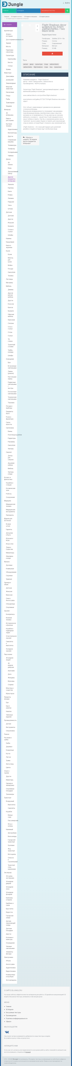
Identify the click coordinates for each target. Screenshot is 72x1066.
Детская (9, 212)
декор (31, 64)
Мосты (8, 46)
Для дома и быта (9, 534)
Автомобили (12, 833)
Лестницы (9, 279)
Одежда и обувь (7, 583)
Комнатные (10, 750)
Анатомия (11, 671)
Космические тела (10, 489)
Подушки (11, 202)
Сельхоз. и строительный (12, 860)
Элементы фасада (9, 953)
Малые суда (10, 816)
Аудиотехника (12, 129)
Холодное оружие (9, 650)
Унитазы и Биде (11, 473)
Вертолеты (11, 805)
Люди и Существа (9, 548)
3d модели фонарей (9, 893)
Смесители (11, 272)
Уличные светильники (10, 947)
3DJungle (15, 1059)
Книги (10, 191)
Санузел (9, 452)
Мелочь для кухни (10, 260)
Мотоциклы (12, 854)
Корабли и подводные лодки (10, 630)
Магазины (9, 283)
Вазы (9, 168)
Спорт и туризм (6, 772)
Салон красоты (9, 423)
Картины (11, 188)
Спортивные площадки (10, 790)
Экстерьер (8, 872)
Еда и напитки (8, 707)
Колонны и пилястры (9, 938)
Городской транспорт (11, 841)
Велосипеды (12, 836)
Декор (8, 159)
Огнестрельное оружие (11, 637)
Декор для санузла (10, 457)
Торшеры (11, 402)
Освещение (10, 359)
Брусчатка (9, 909)
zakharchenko (27, 67)
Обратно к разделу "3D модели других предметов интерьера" (30, 140)
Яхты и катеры (10, 825)
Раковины (11, 442)
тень (51, 67)
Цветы (8, 767)
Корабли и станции (9, 484)
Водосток (9, 912)
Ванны (10, 431)
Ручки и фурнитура (9, 418)
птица (46, 64)
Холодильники (12, 152)
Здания (8, 43)
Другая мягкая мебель (10, 295)
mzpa (46, 67)
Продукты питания (7, 698)
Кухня (8, 251)
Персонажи (8, 654)
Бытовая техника (9, 125)
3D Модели (9, 1009)
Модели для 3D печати (8, 519)
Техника (10, 276)
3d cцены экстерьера (10, 877)
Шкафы (10, 235)
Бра (9, 362)
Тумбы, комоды (10, 351)
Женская (9, 591)
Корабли (9, 812)
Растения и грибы (8, 739)
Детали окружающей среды (10, 923)
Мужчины (11, 681)
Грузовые (11, 845)
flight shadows (38, 67)
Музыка (6, 562)
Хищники (9, 106)
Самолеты (11, 808)
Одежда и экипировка (10, 784)
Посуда (10, 269)
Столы (10, 332)
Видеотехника (11, 971)
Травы (8, 760)
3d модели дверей (9, 882)
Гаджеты (9, 529)
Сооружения (10, 497)
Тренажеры (10, 794)
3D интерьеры (9, 114)
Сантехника (10, 428)
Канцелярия (10, 242)
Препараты (10, 515)
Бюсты (10, 62)
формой (28, 1052)
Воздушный (10, 801)
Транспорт (7, 798)
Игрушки (11, 223)
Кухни (10, 254)
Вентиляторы (12, 133)
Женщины (11, 678)
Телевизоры (12, 145)
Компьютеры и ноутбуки (10, 976)
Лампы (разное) (11, 372)
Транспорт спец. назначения (12, 867)
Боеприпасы (10, 614)
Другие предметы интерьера (11, 179)
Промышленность (10, 720)
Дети (9, 674)
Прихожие (11, 320)
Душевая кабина (11, 464)
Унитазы (11, 449)
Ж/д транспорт (11, 850)
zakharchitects (54, 64)
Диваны (10, 289)
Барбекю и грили (10, 904)
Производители (11, 1015)
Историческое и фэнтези (11, 624)
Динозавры (10, 76)
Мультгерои (10, 693)
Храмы (8, 69)
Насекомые (10, 92)
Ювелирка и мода (9, 557)
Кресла (10, 307)
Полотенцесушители (12, 435)
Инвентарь (9, 780)
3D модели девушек (11, 665)
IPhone (8, 961)
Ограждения (10, 943)
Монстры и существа (9, 689)
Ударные (9, 579)
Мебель (8, 286)
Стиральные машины (12, 141)
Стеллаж (11, 323)
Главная (8, 1006)
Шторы (10, 209)
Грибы (8, 743)
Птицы (8, 96)
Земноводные (11, 83)
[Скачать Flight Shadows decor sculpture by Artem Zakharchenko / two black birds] (52, 54)
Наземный (9, 829)
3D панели (10, 163)
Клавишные (10, 569)
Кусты (8, 753)
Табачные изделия (9, 716)
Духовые (9, 565)
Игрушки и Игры (9, 539)
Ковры (10, 195)
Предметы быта (9, 412)
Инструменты (10, 727)
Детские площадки (9, 929)
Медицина (7, 501)
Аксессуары (10, 964)
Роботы (8, 494)
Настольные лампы (12, 378)
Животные (7, 73)
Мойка (10, 265)
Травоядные (10, 103)
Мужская (9, 595)
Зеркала (11, 184)
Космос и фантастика (8, 478)
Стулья (10, 336)
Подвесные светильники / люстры (12, 385)
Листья (8, 757)
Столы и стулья (10, 230)
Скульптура (10, 55)
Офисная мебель (11, 315)
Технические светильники (12, 398)
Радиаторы (12, 438)
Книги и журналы (9, 246)
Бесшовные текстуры (13, 1012)
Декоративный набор (12, 172)
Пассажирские (12, 820)
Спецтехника (10, 731)
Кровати (11, 226)
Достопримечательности (11, 39)
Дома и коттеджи (9, 35)
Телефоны (11, 149)
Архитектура (8, 31)
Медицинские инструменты (10, 511)
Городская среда (9, 917)
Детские (11, 216)
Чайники (10, 156)
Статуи (10, 66)
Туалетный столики (11, 346)
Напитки (8, 711)
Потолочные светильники (12, 393)
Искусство (9, 544)
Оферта (8, 1021)
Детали (8, 724)
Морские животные (9, 88)
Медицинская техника (10, 505)
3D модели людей (9, 659)
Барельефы (12, 59)
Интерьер (7, 109)
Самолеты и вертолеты (9, 643)
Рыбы (8, 99)
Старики (10, 685)
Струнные (9, 575)
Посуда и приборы (9, 407)
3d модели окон (9, 888)
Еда (7, 702)
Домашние (10, 80)
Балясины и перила (9, 899)
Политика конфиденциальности (16, 1018)
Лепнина (11, 198)
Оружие (7, 611)
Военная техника (9, 619)
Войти (67, 3)
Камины (8, 238)
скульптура (38, 64)
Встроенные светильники (12, 367)
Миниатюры (10, 553)
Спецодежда (10, 604)
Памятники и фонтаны (9, 51)
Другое (10, 136)
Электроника (8, 957)
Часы (10, 205)
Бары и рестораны (10, 119)
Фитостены (10, 764)
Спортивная (10, 607)
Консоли (11, 304)
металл (25, 64)
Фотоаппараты (11, 980)
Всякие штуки (8, 525)
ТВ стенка (10, 340)
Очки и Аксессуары (10, 599)
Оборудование (11, 572)
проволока (57, 67)
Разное (6, 734)
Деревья (9, 747)
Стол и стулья (10, 328)
